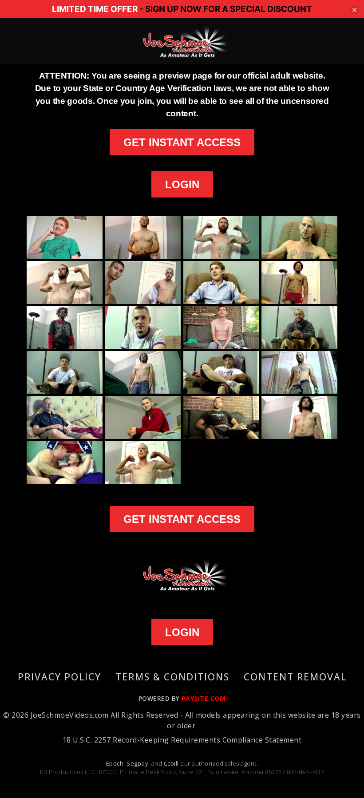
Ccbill (171, 763)
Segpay (137, 763)
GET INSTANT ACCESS (182, 142)
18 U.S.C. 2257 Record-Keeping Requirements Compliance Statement (182, 740)
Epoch (114, 763)
